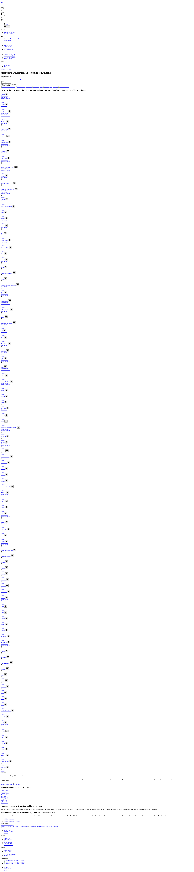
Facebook (22, 860)
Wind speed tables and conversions (12, 38)
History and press (8, 46)
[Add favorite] (6, 94)
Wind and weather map (9, 32)
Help (6, 24)
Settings (8, 27)
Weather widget (7, 40)
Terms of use (7, 63)
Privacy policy (7, 65)
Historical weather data (9, 54)
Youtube (22, 863)
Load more (3, 772)
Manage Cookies (8, 58)
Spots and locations (8, 33)
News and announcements (10, 57)
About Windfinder (8, 48)
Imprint (5, 66)
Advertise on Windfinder (9, 56)
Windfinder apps (8, 45)
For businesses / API (8, 49)
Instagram (22, 862)
